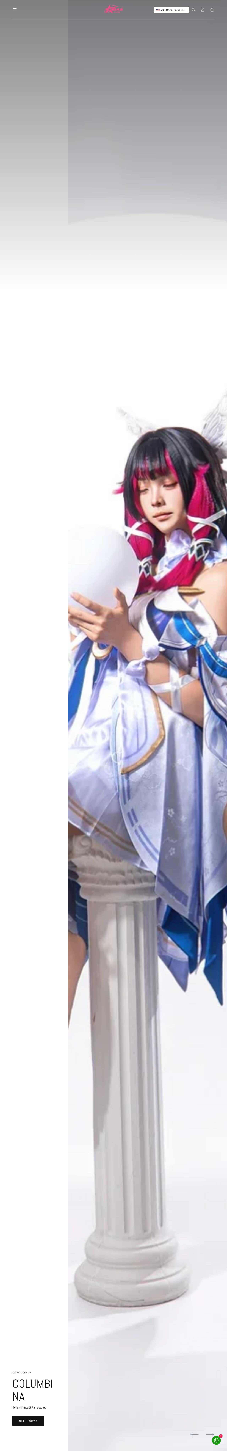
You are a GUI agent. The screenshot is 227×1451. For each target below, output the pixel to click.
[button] (14, 9)
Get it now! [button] (28, 1421)
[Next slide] (210, 1434)
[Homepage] (113, 10)
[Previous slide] (194, 1434)
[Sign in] (202, 9)
